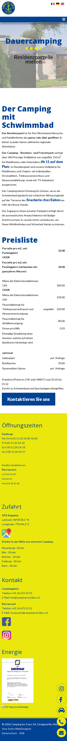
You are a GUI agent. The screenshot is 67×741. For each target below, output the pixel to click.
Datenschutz (9, 733)
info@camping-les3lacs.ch (25, 597)
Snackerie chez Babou (43, 200)
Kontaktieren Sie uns (28, 399)
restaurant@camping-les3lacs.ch (29, 612)
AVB (21, 733)
